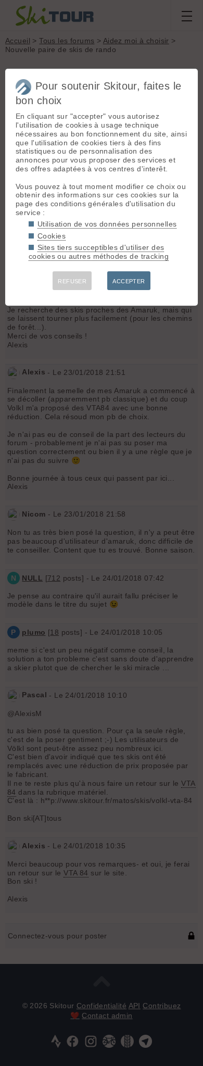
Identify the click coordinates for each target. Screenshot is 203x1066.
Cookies (51, 236)
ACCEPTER (128, 281)
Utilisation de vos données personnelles (106, 224)
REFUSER (72, 281)
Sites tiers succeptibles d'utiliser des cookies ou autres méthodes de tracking (99, 251)
